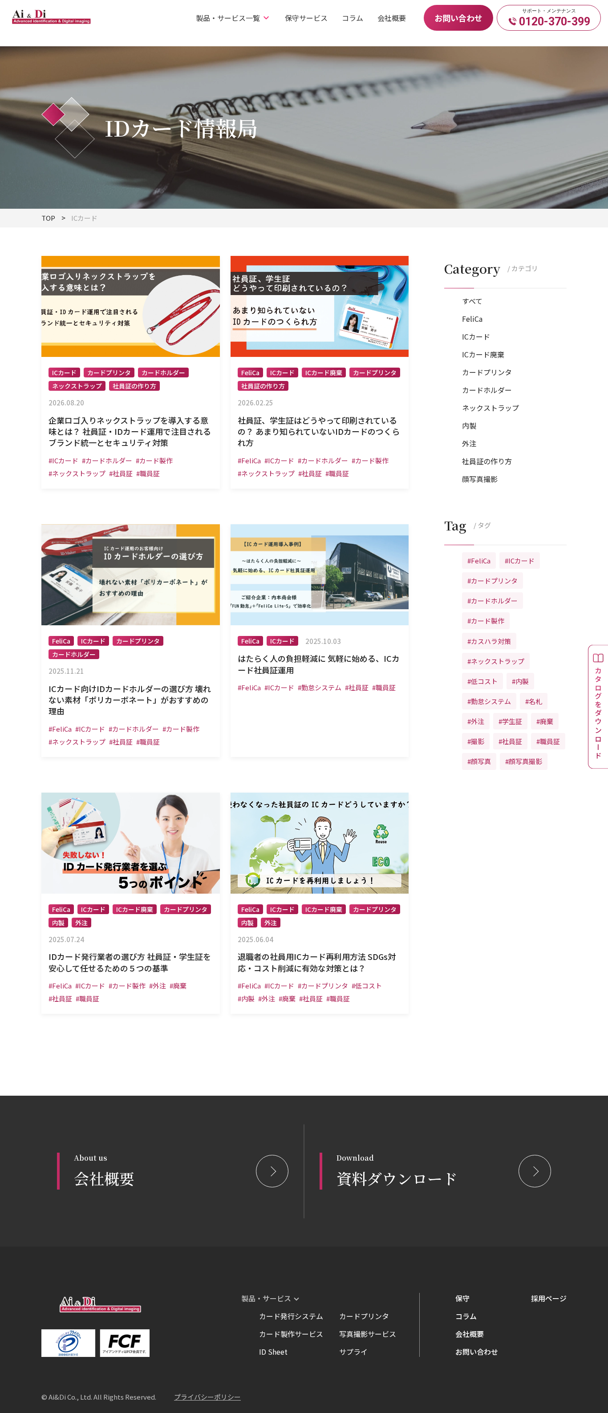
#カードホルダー (492, 600)
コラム (352, 17)
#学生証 (510, 721)
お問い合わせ (458, 18)
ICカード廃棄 (483, 354)
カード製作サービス (291, 1333)
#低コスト (482, 681)
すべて (472, 301)
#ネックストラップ (495, 661)
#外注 (475, 721)
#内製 (520, 681)
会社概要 (391, 17)
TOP (48, 218)
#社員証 (510, 741)
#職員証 (548, 741)
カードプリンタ (487, 372)
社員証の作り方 (487, 461)
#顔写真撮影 (523, 761)
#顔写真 (479, 761)
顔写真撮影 (480, 479)
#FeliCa (478, 560)
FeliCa (472, 318)
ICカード (476, 336)
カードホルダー (487, 390)
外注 (469, 443)
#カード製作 (485, 621)
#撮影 (475, 741)
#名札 (533, 701)
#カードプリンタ (492, 580)
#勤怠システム (489, 701)
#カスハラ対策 (489, 641)
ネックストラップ (490, 407)
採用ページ (549, 1298)
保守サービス (306, 17)
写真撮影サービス (367, 1333)
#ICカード (520, 560)
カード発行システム (291, 1316)
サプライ (353, 1351)
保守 (462, 1298)
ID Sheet (273, 1351)
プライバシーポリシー (207, 1396)
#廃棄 (544, 721)
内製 (469, 425)
